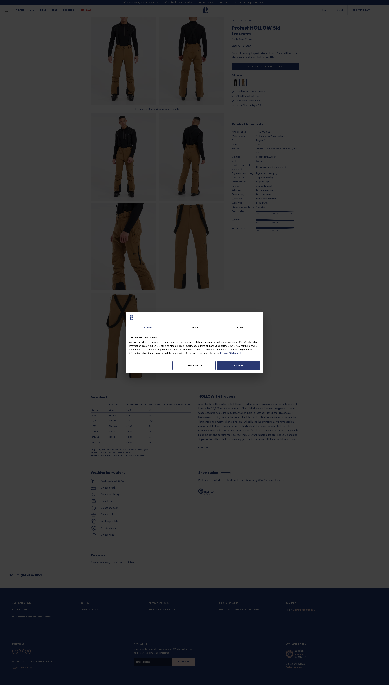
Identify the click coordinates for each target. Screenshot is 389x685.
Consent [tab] (148, 327)
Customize (192, 365)
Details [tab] (194, 327)
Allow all (238, 365)
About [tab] (240, 327)
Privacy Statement (230, 353)
